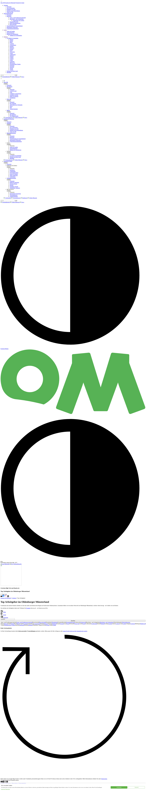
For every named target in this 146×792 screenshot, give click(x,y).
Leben (5, 30)
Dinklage (12, 47)
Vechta (11, 68)
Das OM (3, 2)
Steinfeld (12, 67)
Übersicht (9, 6)
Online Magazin (18, 117)
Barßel (11, 41)
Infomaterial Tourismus (15, 193)
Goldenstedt (13, 54)
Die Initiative (13, 114)
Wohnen (6, 36)
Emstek (11, 49)
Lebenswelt (83, 622)
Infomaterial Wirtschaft (12, 27)
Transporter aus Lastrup (18, 20)
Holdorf (12, 56)
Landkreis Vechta (14, 95)
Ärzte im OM (10, 12)
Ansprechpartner (14, 109)
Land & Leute (13, 91)
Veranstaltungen (10, 32)
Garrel (11, 53)
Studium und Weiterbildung (13, 10)
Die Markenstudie (14, 116)
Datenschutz (104, 778)
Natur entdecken (14, 175)
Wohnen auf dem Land (12, 71)
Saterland (12, 65)
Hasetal (11, 185)
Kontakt (28, 608)
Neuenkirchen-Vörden (15, 64)
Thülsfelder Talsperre (15, 188)
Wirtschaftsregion (126, 622)
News (22, 76)
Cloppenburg (13, 45)
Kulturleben (12, 176)
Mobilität (9, 72)
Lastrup (11, 57)
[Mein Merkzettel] (5, 564)
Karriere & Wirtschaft (10, 2)
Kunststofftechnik (14, 21)
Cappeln (12, 43)
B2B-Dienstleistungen (15, 23)
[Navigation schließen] (1, 78)
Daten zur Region (14, 96)
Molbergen (12, 63)
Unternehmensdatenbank (13, 28)
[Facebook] (3, 596)
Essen (11, 50)
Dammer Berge (13, 184)
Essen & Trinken (14, 174)
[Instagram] (6, 596)
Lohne (11, 60)
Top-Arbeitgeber (11, 8)
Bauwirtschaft (13, 24)
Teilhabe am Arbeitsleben (16, 35)
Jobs (11, 107)
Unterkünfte (13, 171)
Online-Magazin (15, 76)
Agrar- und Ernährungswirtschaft (18, 17)
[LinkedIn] (8, 596)
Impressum (3, 789)
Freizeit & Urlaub (20, 2)
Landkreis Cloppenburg (15, 93)
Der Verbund (13, 103)
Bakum (11, 39)
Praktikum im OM (11, 9)
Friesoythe (12, 52)
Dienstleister (55, 622)
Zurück (5, 83)
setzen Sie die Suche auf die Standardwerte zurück (75, 631)
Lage (11, 92)
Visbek (11, 69)
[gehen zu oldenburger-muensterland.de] (4, 81)
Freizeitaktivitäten (14, 172)
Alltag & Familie (11, 31)
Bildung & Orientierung (12, 34)
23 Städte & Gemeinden (12, 38)
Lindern (12, 58)
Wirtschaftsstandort (8, 13)
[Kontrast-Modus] (73, 560)
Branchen (9, 16)
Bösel (11, 42)
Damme (12, 46)
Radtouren (25, 198)
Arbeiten (6, 5)
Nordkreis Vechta (14, 186)
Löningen (12, 61)
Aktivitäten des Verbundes (16, 104)
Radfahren (12, 170)
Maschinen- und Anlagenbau (17, 19)
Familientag (12, 97)
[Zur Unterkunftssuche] (16, 564)
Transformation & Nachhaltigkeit (15, 26)
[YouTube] (1, 596)
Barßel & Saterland (14, 182)
